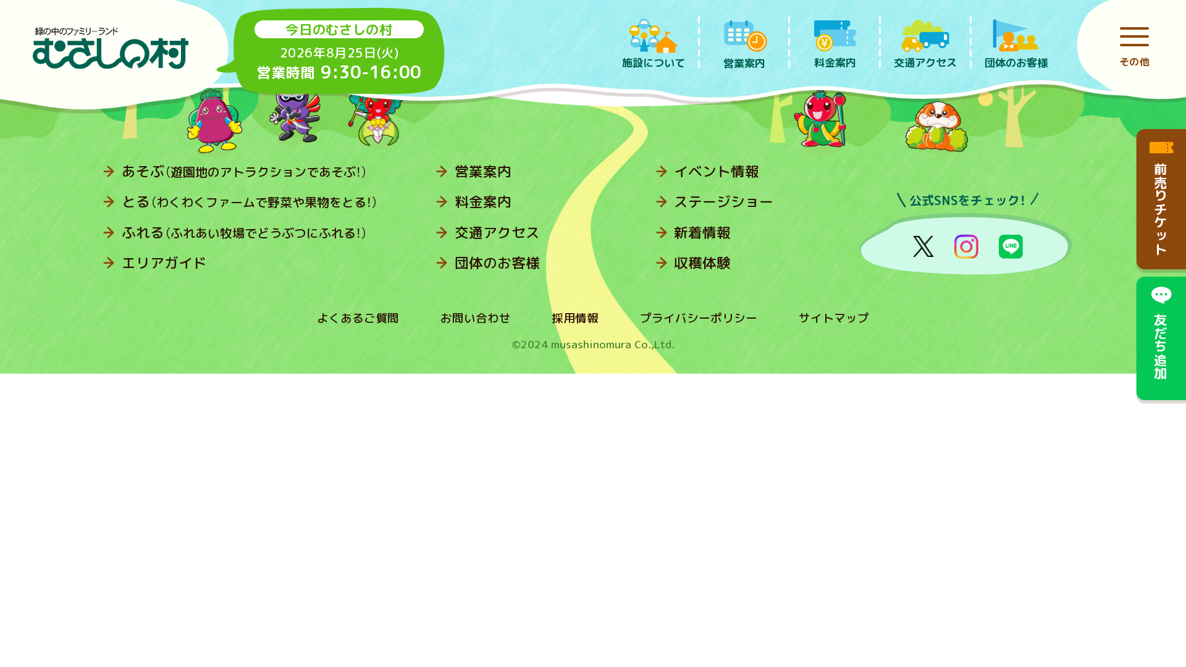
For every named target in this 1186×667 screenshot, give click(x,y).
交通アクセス (497, 232)
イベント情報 (716, 171)
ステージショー (723, 201)
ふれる (245, 232)
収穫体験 (702, 262)
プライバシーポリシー (698, 318)
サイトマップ (834, 318)
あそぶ (245, 171)
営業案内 (483, 171)
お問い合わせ (475, 318)
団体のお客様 (497, 262)
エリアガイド (164, 262)
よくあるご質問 (358, 318)
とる (250, 201)
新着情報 (702, 232)
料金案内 (483, 201)
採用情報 (575, 318)
